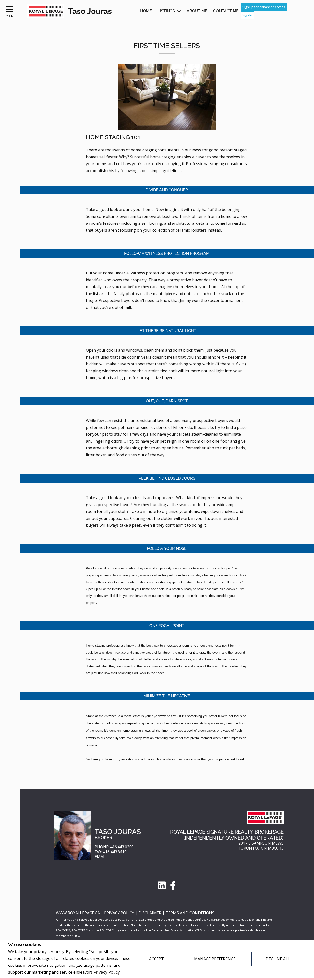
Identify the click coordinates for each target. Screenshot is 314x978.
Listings (166, 11)
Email (100, 856)
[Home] (45, 11)
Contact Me (226, 11)
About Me (197, 11)
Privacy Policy (107, 972)
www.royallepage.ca (78, 913)
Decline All (278, 959)
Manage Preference (215, 959)
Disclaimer (150, 913)
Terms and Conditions (190, 913)
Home (146, 11)
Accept (156, 959)
